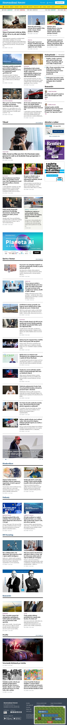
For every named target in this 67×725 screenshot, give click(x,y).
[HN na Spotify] (19, 712)
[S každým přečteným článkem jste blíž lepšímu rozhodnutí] (54, 171)
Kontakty (28, 703)
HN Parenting (8, 535)
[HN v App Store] (17, 718)
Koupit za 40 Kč (58, 131)
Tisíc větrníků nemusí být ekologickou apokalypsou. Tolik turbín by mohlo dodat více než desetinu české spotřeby (11, 619)
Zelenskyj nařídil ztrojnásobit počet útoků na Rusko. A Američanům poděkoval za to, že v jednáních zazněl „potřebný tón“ (12, 70)
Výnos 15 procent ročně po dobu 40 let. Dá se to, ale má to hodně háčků (14, 34)
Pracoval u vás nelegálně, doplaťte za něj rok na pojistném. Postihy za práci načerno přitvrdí (31, 266)
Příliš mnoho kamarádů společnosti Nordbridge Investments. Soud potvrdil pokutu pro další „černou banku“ (11, 213)
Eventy (52, 705)
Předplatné (60, 2)
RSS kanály (53, 709)
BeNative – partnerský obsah (31, 209)
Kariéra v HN (28, 709)
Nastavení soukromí (40, 707)
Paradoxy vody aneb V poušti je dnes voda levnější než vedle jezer (54, 95)
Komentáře (7, 596)
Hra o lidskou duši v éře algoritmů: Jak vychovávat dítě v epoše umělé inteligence (12, 554)
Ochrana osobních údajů (41, 703)
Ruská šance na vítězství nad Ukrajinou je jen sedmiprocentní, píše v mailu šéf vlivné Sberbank (31, 356)
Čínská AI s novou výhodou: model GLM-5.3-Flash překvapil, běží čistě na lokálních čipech (30, 371)
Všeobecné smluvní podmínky (42, 709)
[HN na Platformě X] (11, 712)
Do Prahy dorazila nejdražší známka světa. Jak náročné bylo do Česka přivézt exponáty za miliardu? (31, 404)
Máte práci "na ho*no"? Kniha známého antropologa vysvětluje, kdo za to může (12, 104)
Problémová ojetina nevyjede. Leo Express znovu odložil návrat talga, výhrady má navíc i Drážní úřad (30, 306)
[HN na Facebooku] (13, 712)
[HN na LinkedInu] (17, 712)
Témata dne (9, 438)
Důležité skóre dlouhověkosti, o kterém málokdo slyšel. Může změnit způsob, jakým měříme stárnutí (54, 30)
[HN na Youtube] (21, 712)
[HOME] (3, 7)
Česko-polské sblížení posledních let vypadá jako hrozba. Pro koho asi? (32, 617)
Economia (28, 707)
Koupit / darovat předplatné (56, 703)
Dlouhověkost (8, 463)
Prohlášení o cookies (41, 705)
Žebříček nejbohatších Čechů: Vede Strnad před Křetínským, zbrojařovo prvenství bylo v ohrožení (31, 388)
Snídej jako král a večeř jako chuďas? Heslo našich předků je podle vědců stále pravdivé (33, 481)
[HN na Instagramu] (15, 712)
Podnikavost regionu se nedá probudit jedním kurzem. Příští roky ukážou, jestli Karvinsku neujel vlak (33, 215)
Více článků (39, 122)
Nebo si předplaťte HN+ (54, 136)
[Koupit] (54, 149)
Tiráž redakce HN (29, 705)
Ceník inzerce (28, 711)
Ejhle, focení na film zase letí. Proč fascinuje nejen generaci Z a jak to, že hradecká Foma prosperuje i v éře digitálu (21, 156)
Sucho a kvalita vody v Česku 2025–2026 (23, 454)
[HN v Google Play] (8, 718)
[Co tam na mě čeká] (23, 243)
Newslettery (53, 707)
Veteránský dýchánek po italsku (14, 663)
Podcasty (6, 497)
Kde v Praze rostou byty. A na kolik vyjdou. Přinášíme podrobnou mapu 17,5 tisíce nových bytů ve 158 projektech (55, 71)
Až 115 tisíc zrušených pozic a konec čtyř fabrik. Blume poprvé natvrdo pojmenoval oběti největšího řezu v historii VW (33, 106)
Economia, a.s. (12, 704)
